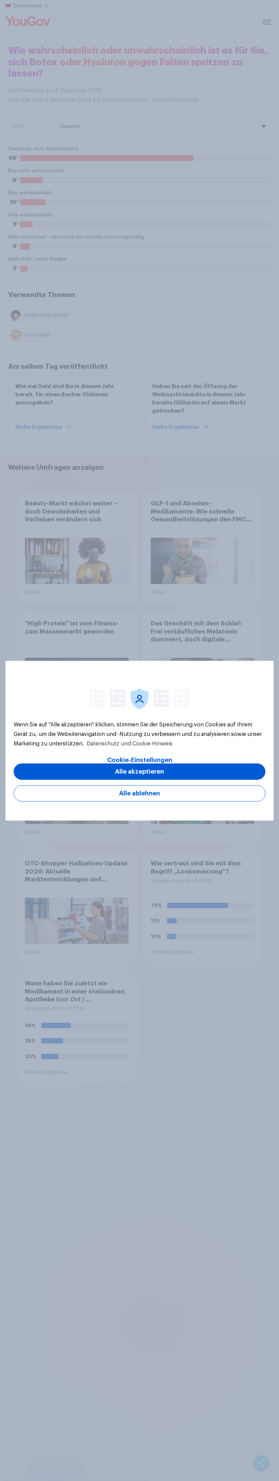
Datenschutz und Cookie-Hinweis (129, 743)
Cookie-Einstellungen (139, 760)
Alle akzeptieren (139, 772)
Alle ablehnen (139, 793)
